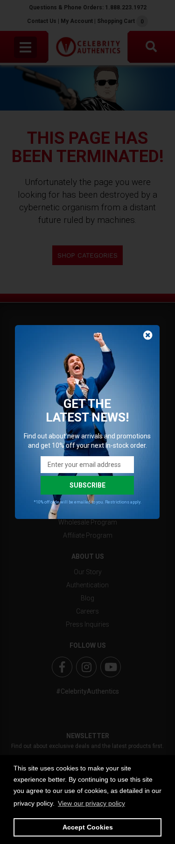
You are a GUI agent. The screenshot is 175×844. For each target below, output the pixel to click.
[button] (91, 803)
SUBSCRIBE (87, 485)
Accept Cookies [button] (88, 827)
